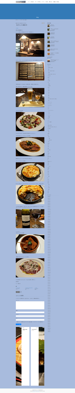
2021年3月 (49, 303)
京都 (48, 100)
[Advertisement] (37, 9)
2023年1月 (49, 267)
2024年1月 (49, 247)
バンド (48, 120)
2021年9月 (49, 293)
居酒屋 (21, 291)
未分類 (48, 153)
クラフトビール (49, 105)
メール (17, 314)
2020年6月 (49, 318)
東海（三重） (49, 156)
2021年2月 (49, 305)
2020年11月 (49, 310)
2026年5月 (49, 201)
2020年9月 (49, 313)
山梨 (48, 148)
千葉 (48, 184)
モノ (48, 123)
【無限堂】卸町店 (24, 329)
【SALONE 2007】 (34, 329)
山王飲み (17, 28)
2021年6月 (49, 298)
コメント (17, 300)
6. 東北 (48, 87)
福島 (48, 95)
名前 (17, 310)
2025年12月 (49, 209)
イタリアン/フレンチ (50, 110)
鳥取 (48, 192)
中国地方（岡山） (50, 125)
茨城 (48, 189)
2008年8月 (49, 331)
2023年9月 (49, 254)
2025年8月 (49, 216)
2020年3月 (49, 323)
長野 (48, 181)
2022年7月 (49, 277)
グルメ (48, 108)
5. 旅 (48, 82)
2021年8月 (49, 295)
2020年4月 (49, 321)
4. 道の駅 (49, 80)
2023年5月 (49, 260)
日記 (48, 151)
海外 (48, 164)
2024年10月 (49, 232)
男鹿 (48, 69)
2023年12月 (49, 249)
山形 (48, 92)
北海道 (48, 133)
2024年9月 (49, 234)
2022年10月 (49, 272)
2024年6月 (49, 239)
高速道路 (49, 85)
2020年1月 (49, 326)
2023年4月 (49, 262)
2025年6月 (49, 219)
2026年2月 (49, 206)
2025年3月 (49, 224)
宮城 (48, 90)
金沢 (48, 179)
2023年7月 (49, 257)
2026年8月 (49, 196)
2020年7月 (49, 316)
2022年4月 (49, 282)
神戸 (48, 169)
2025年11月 (49, 211)
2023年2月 (49, 265)
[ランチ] (18, 356)
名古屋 (48, 143)
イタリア (49, 166)
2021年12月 (49, 288)
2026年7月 (49, 198)
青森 (48, 97)
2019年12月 (49, 328)
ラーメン (49, 115)
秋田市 (49, 72)
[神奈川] (41, 356)
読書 (48, 176)
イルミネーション (50, 102)
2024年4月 (49, 242)
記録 (48, 174)
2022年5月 (49, 280)
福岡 (48, 131)
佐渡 (49, 138)
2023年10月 (49, 252)
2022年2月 (49, 285)
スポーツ (49, 118)
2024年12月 (49, 229)
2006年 (48, 77)
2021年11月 (49, 290)
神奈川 (49, 187)
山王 (21, 292)
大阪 (48, 146)
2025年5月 (49, 221)
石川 (48, 141)
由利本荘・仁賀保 (50, 67)
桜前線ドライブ (49, 161)
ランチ (49, 113)
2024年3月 (49, 244)
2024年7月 (49, 237)
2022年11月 (49, 270)
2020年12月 (49, 308)
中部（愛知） (49, 128)
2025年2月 (49, 226)
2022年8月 (49, 275)
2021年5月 (49, 300)
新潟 (48, 136)
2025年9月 (49, 214)
